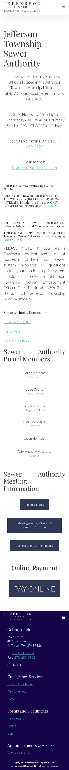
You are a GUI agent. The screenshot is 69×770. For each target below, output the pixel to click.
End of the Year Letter (17, 322)
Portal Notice (12, 331)
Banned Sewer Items (16, 341)
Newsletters (15, 718)
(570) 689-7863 (24, 657)
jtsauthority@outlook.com (34, 167)
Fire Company (16, 692)
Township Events (18, 752)
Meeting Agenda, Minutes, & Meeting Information (34, 525)
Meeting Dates (34, 504)
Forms (11, 726)
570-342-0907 (47, 206)
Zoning (12, 733)
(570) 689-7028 (23, 653)
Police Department (20, 684)
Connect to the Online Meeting (34, 545)
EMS (10, 699)
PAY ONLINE (34, 588)
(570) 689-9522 (13, 239)
